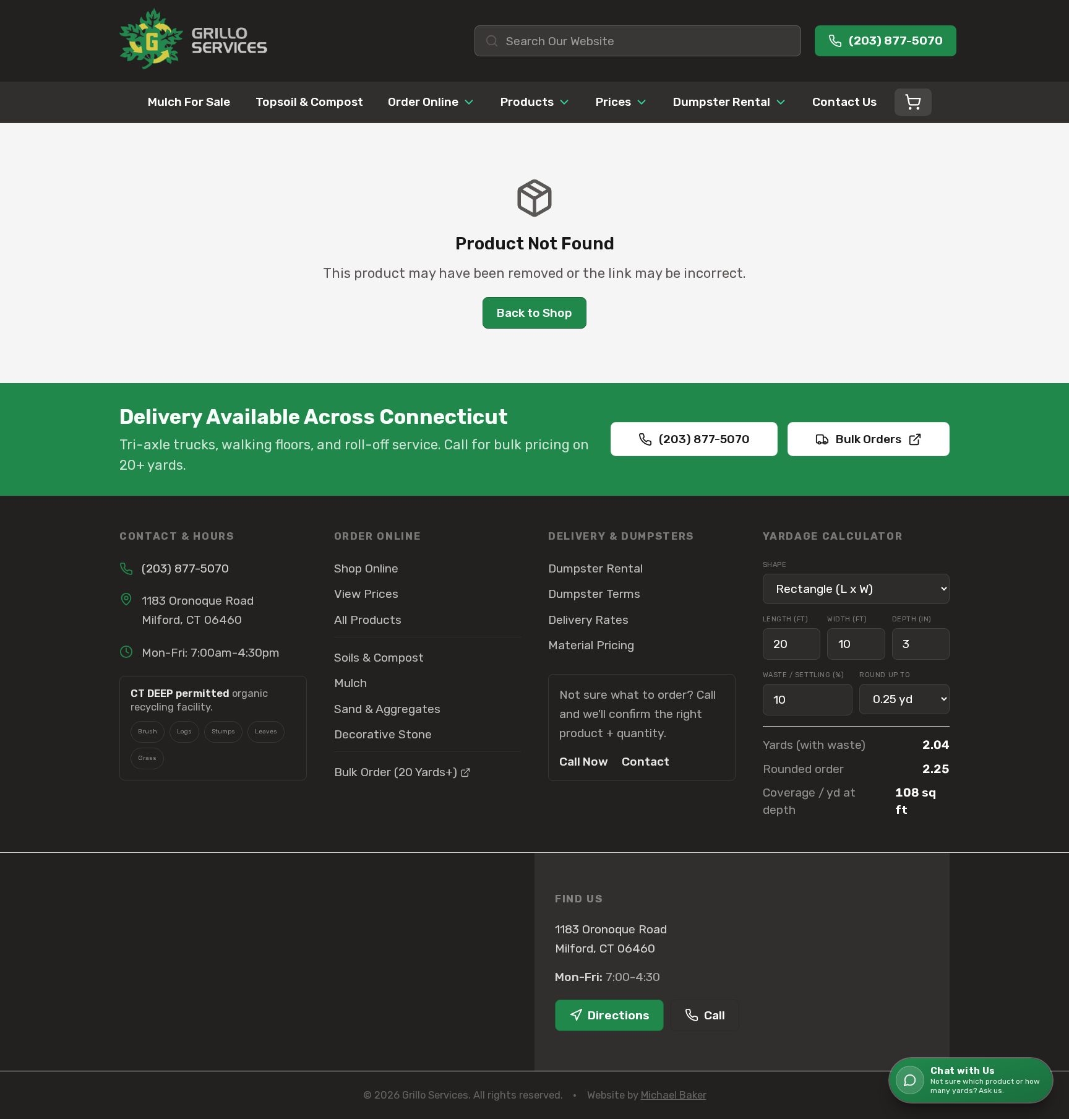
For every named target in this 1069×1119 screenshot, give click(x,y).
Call (714, 1015)
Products (527, 102)
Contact (645, 761)
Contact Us (844, 102)
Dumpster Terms (594, 594)
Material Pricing (591, 645)
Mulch (350, 683)
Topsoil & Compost (309, 102)
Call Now (583, 761)
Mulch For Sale (189, 102)
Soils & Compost (379, 657)
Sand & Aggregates (387, 709)
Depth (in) (912, 619)
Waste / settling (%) (803, 675)
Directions (619, 1015)
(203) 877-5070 (704, 439)
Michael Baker (673, 1095)
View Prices (366, 594)
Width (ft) (847, 619)
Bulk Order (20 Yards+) (395, 772)
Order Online (423, 102)
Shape (775, 565)
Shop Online (366, 568)
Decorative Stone (383, 734)
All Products (367, 620)
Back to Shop (534, 313)
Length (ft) (786, 619)
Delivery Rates (588, 620)
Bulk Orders (868, 439)
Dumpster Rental (721, 102)
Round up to (884, 675)
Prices (613, 102)
